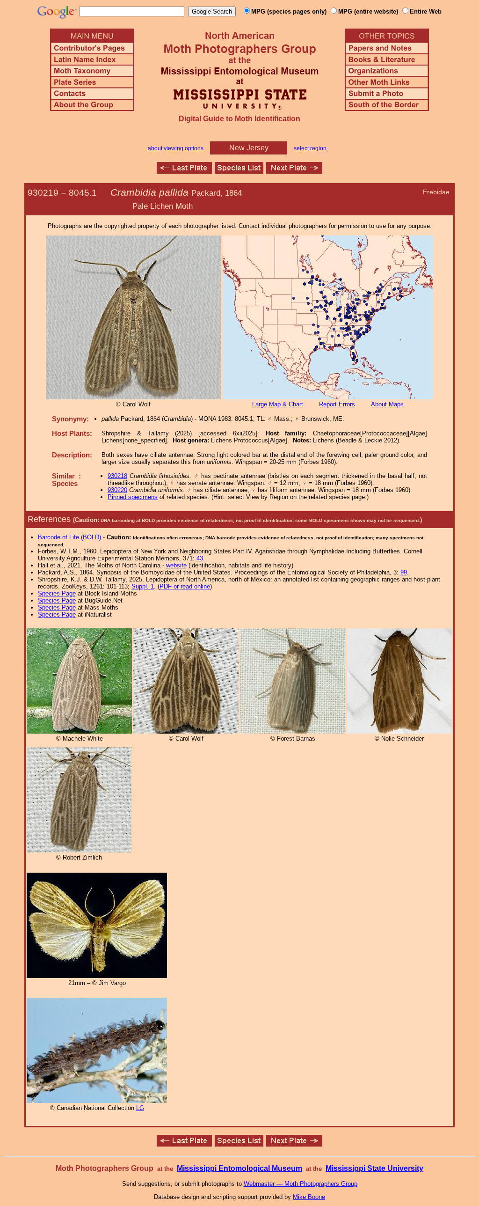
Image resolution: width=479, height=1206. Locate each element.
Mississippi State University (374, 1168)
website (176, 565)
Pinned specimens (133, 496)
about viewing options (175, 148)
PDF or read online (185, 586)
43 (199, 558)
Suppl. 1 (142, 586)
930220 (117, 489)
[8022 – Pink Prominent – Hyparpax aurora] (184, 171)
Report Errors (337, 404)
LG (140, 1107)
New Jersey (249, 148)
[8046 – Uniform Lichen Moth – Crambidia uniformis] (294, 171)
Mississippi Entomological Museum (239, 1168)
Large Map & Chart (277, 404)
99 (403, 572)
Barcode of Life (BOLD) (69, 537)
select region (310, 148)
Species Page (57, 593)
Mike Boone (309, 1196)
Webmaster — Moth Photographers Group (300, 1183)
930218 (117, 475)
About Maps (387, 404)
